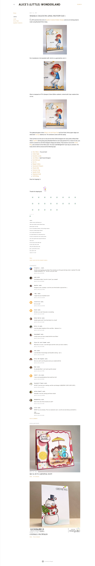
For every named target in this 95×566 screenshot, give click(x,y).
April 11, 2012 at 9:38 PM (39, 281)
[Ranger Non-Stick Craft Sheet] (38, 203)
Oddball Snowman (39, 534)
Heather (36, 285)
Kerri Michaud (36, 160)
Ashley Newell (38, 391)
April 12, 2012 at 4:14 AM (39, 313)
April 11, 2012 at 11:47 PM (39, 289)
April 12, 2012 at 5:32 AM (39, 338)
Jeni (35, 350)
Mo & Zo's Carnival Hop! (41, 474)
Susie (35, 309)
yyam (35, 277)
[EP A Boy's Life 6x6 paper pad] (38, 197)
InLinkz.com (32, 214)
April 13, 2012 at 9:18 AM (39, 415)
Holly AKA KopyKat (39, 358)
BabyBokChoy (37, 399)
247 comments (36, 476)
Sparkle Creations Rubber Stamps (55, 20)
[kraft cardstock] (51, 197)
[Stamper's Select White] (44, 197)
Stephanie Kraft (37, 174)
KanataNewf (37, 334)
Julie (35, 407)
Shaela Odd (36, 168)
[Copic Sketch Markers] (57, 197)
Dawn (35, 367)
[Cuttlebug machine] (51, 210)
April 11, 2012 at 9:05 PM (39, 273)
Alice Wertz (36, 152)
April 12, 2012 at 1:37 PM (39, 371)
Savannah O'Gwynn (38, 166)
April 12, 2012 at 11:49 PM (39, 395)
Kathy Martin (37, 318)
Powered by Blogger (48, 561)
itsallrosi (37, 301)
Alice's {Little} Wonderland (39, 4)
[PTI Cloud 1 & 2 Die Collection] (51, 203)
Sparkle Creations (17, 23)
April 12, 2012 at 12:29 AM (39, 305)
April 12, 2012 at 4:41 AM (39, 322)
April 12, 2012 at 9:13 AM (39, 354)
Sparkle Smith (36, 172)
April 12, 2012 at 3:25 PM (39, 387)
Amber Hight (36, 154)
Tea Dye (37, 134)
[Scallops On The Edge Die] (57, 203)
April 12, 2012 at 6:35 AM (39, 346)
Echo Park (16, 21)
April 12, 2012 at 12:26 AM (39, 297)
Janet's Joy (37, 375)
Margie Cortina (36, 164)
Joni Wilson (36, 158)
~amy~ (35, 293)
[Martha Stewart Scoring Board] (44, 210)
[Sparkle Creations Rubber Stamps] (32, 197)
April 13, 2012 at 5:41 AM (39, 403)
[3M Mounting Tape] (69, 203)
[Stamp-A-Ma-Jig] (32, 210)
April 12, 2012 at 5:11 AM (39, 330)
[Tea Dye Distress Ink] (75, 197)
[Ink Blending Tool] (32, 203)
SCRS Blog (36, 176)
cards (14, 19)
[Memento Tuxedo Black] (63, 197)
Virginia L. (37, 268)
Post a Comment (33, 418)
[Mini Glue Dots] (75, 203)
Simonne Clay (36, 170)
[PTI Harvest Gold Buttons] (44, 203)
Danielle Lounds (37, 156)
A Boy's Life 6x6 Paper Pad (51, 132)
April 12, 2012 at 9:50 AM (39, 362)
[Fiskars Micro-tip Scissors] (57, 210)
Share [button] (14, 13)
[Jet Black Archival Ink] (69, 197)
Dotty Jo (36, 326)
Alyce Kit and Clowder (40, 342)
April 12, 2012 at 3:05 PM (39, 379)
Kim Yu (34, 162)
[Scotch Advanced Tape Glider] (63, 203)
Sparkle (35, 140)
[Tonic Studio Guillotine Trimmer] (38, 210)
